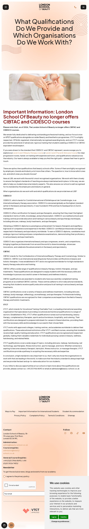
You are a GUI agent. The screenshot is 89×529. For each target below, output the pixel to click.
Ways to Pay (10, 411)
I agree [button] (53, 517)
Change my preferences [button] (60, 521)
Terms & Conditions (56, 415)
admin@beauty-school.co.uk (15, 445)
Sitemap (71, 415)
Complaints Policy (36, 415)
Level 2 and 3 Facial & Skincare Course (61, 153)
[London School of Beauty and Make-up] (44, 7)
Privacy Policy (20, 415)
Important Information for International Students (39, 411)
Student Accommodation (73, 411)
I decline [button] (63, 517)
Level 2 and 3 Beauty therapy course (28, 153)
